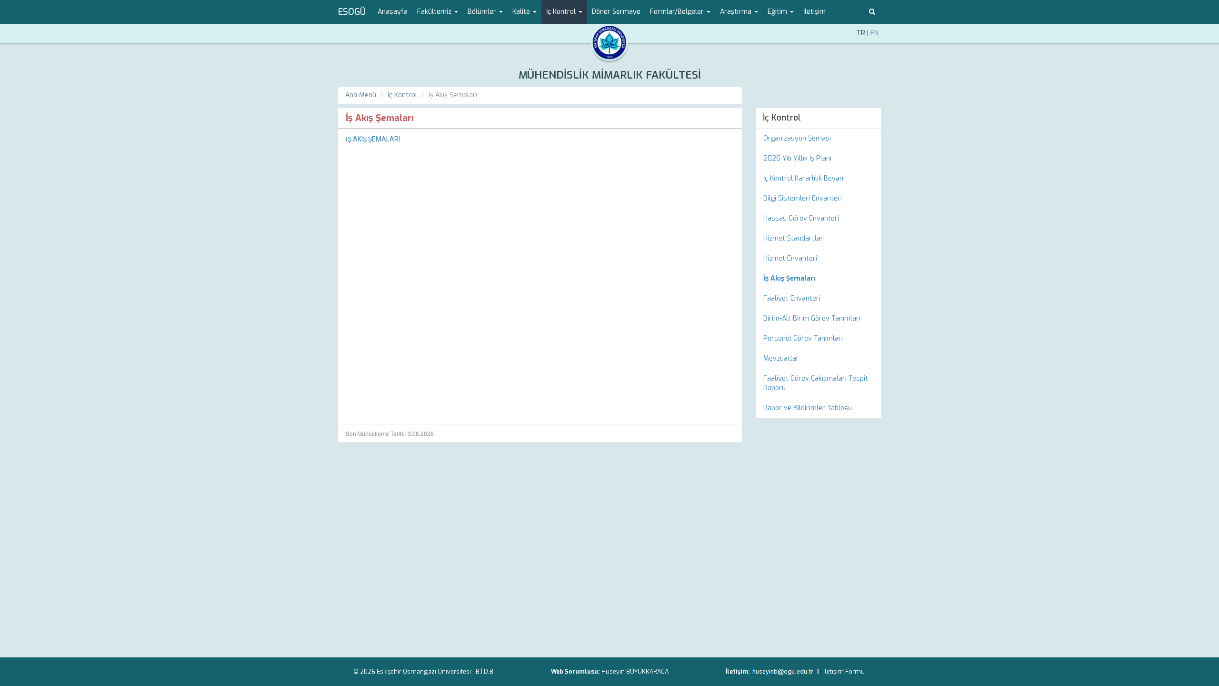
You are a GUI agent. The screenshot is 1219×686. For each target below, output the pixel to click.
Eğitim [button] (778, 11)
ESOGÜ (352, 12)
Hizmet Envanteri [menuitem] (790, 258)
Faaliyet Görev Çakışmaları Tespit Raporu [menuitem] (815, 383)
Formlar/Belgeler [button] (678, 11)
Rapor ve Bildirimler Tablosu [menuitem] (807, 408)
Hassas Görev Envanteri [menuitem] (801, 218)
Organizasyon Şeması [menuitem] (797, 138)
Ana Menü (360, 95)
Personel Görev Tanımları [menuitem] (803, 338)
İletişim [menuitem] (814, 11)
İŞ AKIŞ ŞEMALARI (373, 139)
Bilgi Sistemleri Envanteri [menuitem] (802, 198)
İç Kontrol (402, 95)
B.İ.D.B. (485, 671)
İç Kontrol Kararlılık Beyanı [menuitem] (804, 178)
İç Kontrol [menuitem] (782, 117)
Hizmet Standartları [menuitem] (794, 238)
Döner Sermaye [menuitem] (616, 11)
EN (874, 33)
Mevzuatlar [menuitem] (781, 358)
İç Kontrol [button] (562, 11)
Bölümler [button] (483, 11)
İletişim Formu (844, 671)
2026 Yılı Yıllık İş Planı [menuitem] (797, 158)
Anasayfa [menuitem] (393, 11)
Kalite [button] (522, 11)
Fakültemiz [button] (435, 11)
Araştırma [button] (736, 11)
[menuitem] (818, 278)
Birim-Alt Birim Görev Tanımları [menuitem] (811, 318)
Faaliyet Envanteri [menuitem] (791, 298)
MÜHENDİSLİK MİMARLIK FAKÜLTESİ (610, 75)
